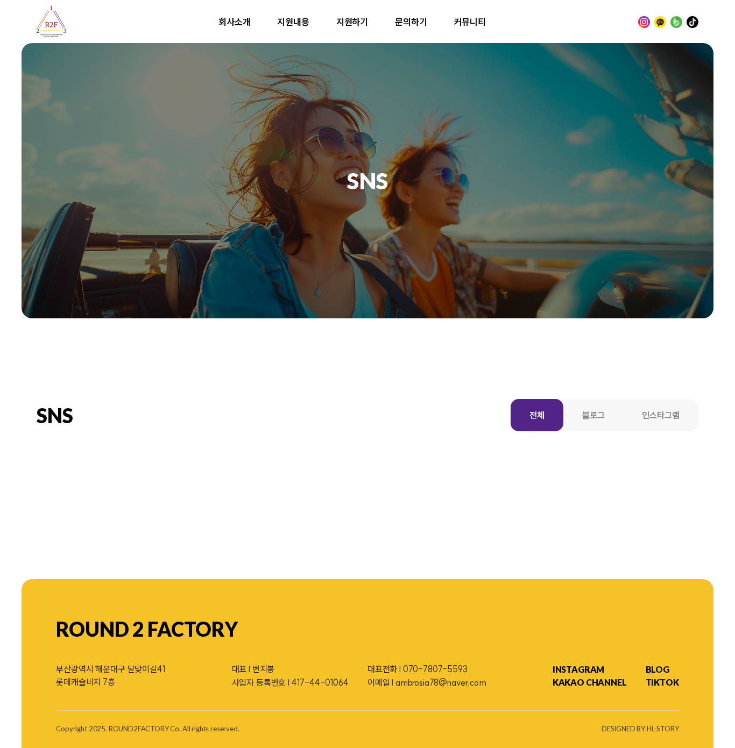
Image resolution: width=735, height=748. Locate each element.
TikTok (662, 682)
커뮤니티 (470, 21)
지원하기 (352, 21)
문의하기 (411, 21)
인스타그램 (660, 415)
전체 (537, 415)
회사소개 (234, 21)
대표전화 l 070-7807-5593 (417, 669)
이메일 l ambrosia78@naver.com (426, 682)
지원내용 (293, 21)
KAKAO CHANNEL (590, 682)
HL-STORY (663, 728)
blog (657, 669)
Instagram (579, 669)
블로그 (593, 415)
